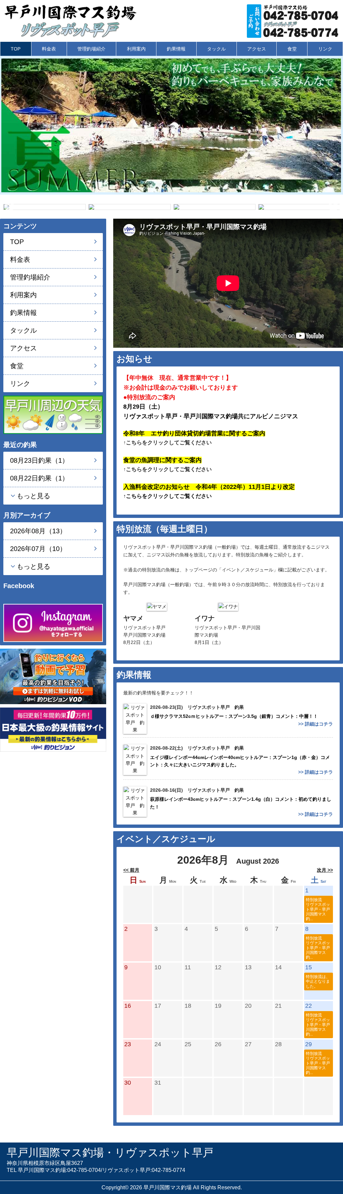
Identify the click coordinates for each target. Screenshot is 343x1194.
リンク (325, 48)
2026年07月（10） (38, 548)
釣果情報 (176, 48)
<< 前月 (131, 870)
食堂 (292, 48)
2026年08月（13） (38, 531)
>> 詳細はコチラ (315, 724)
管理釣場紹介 (91, 48)
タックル (216, 48)
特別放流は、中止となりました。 (318, 981)
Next (333, 207)
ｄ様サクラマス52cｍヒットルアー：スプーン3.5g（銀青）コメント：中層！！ (236, 716)
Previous (9, 207)
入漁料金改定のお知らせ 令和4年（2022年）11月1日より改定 (209, 486)
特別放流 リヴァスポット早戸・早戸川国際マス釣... (318, 909)
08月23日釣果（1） (39, 460)
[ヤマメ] (157, 606)
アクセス (256, 48)
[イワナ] (228, 606)
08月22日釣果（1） (39, 478)
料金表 (49, 48)
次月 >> (325, 870)
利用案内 (136, 48)
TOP (15, 48)
